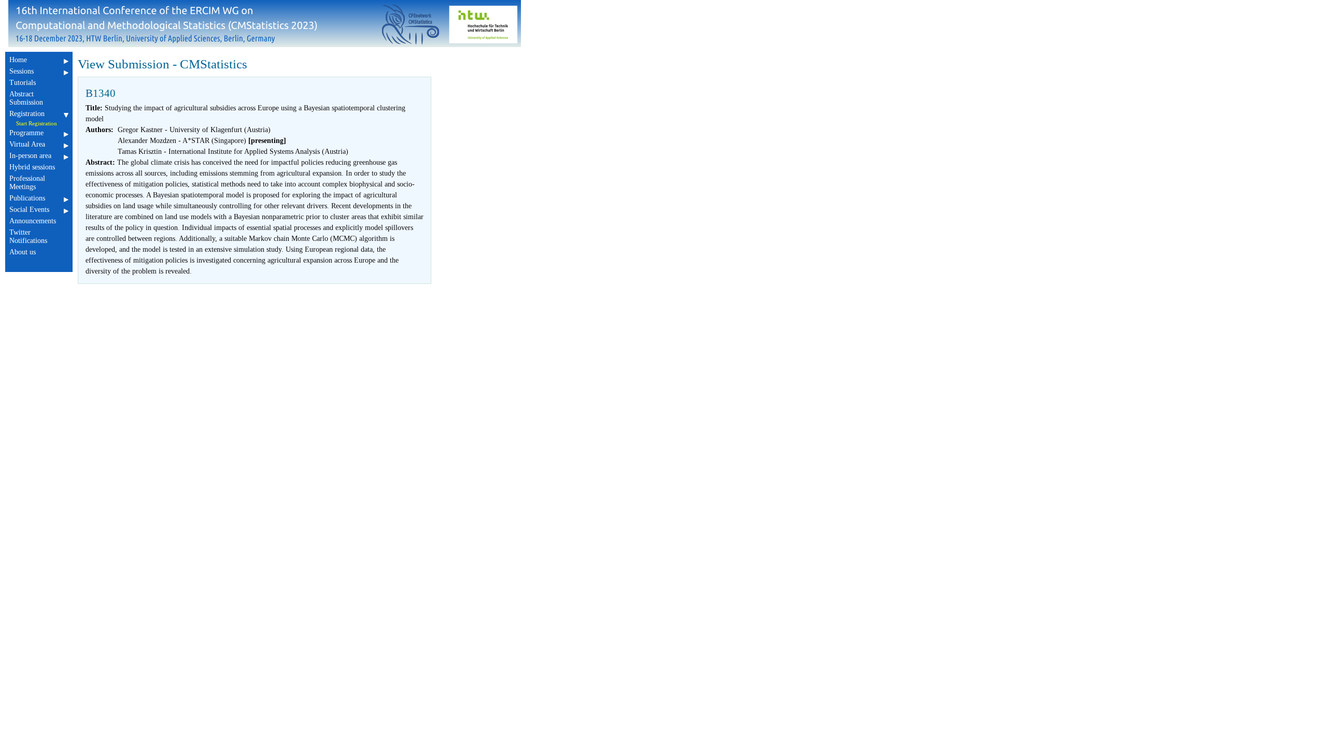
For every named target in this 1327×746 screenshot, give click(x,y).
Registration (27, 114)
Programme (26, 133)
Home (18, 60)
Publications (27, 198)
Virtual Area (27, 144)
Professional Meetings (27, 183)
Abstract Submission (26, 98)
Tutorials (22, 83)
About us (22, 252)
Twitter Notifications (28, 236)
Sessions (21, 71)
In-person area (30, 156)
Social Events (29, 209)
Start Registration (36, 123)
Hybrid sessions (32, 167)
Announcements (32, 221)
